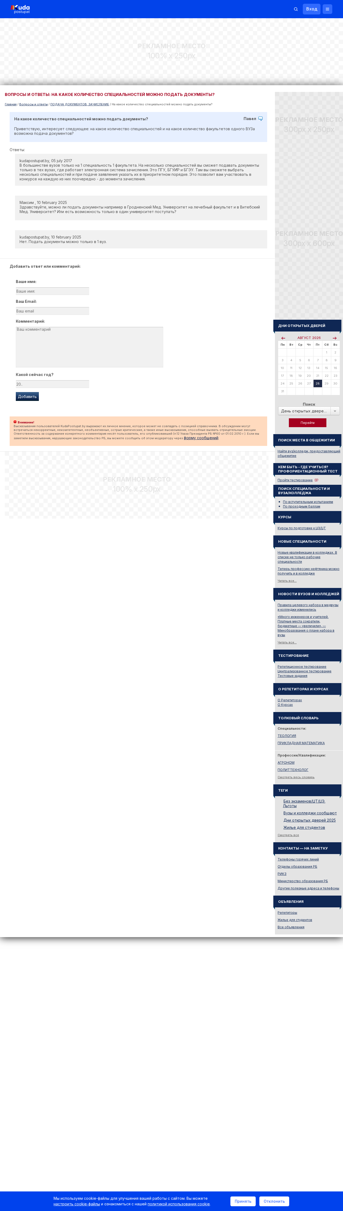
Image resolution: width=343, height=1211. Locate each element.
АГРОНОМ (286, 763)
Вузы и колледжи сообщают (310, 813)
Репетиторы (287, 913)
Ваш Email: (26, 301)
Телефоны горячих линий (298, 859)
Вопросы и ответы (33, 104)
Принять (243, 1201)
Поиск (309, 404)
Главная (11, 104)
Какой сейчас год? (35, 374)
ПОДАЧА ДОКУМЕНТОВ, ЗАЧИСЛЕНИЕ (79, 104)
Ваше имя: (26, 281)
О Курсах (285, 705)
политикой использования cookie (179, 1204)
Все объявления (291, 927)
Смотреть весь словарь (296, 777)
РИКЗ (282, 874)
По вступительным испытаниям (308, 502)
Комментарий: (30, 321)
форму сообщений (201, 437)
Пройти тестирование (295, 480)
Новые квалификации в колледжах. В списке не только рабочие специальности (307, 557)
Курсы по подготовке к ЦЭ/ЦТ (302, 528)
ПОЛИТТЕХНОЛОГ (293, 770)
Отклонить (274, 1201)
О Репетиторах (290, 700)
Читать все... (287, 581)
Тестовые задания (292, 676)
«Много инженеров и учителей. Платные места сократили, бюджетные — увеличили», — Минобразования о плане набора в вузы (306, 626)
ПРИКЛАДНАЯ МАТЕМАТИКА (301, 743)
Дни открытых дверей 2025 (310, 820)
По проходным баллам (301, 506)
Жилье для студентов (304, 827)
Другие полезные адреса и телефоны (308, 888)
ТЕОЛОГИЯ (287, 736)
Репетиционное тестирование (302, 667)
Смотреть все (288, 835)
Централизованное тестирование (304, 671)
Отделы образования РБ (297, 867)
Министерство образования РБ (303, 881)
